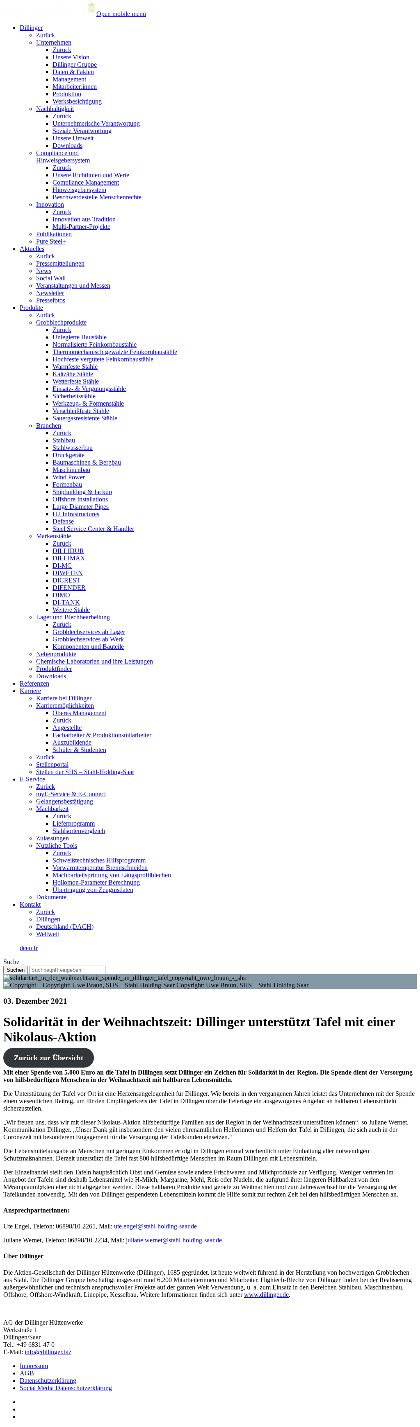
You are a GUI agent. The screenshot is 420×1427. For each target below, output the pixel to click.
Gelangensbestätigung (64, 801)
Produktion (66, 93)
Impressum (34, 1365)
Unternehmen (53, 42)
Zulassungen (52, 838)
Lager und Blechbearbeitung (74, 617)
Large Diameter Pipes (80, 506)
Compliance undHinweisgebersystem (63, 156)
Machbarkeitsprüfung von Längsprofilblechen (111, 875)
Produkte (31, 307)
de (23, 947)
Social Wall (51, 278)
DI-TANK (66, 602)
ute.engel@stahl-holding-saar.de (155, 1226)
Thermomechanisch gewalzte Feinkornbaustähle (114, 351)
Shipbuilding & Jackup (82, 491)
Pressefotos (50, 300)
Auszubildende (71, 742)
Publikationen (54, 233)
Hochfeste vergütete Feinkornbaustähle (102, 359)
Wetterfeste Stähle (75, 381)
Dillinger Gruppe (74, 64)
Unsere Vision (70, 57)
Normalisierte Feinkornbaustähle (94, 344)
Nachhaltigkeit (55, 108)
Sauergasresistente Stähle (84, 418)
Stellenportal (52, 764)
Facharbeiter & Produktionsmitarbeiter (101, 735)
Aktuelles (32, 248)
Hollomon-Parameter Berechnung (96, 882)
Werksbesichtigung (77, 101)
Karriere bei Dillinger (63, 698)
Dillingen (48, 919)
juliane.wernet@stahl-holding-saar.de (174, 1240)
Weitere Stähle (71, 609)
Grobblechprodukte (61, 322)
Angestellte (67, 727)
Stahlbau (63, 440)
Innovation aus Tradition (84, 219)
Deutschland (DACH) (65, 926)
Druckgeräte (68, 455)
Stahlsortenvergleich (78, 830)
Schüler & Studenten (79, 749)
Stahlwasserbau (72, 447)
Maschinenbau (71, 469)
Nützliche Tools (56, 845)
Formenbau (67, 484)
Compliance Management (85, 182)
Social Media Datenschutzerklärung (66, 1387)
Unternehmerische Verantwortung (96, 123)
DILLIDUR (68, 550)
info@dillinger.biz (48, 1351)
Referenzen (34, 683)
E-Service (32, 779)
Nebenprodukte (56, 653)
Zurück (45, 35)
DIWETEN (67, 572)
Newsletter (50, 292)
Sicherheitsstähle (74, 396)
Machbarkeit (52, 808)
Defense (63, 521)
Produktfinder (54, 668)
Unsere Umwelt (73, 138)
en (30, 947)
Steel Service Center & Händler (93, 528)
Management (69, 79)
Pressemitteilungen (60, 263)
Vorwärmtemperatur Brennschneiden (100, 867)
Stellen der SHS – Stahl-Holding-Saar (85, 771)
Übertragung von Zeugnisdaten (92, 889)
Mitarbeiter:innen (74, 86)
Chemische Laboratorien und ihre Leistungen (94, 661)
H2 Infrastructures (75, 513)
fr (36, 947)
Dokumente (51, 897)
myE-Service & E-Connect (71, 793)
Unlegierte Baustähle (79, 337)
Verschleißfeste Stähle (80, 410)
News (43, 270)
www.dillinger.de (266, 1294)
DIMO (61, 595)
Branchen (48, 425)
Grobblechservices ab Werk (88, 639)
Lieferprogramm (73, 823)
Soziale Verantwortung (82, 130)
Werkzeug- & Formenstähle (88, 403)
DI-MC (62, 565)
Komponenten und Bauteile (88, 646)
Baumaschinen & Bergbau (86, 462)
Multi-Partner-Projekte (81, 226)
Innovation (50, 204)
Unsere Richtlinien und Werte (90, 175)
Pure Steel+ (51, 241)
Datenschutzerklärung (48, 1380)
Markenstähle (55, 536)
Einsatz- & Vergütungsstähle (89, 388)
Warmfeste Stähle (75, 366)
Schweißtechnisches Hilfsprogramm (99, 860)
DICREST (66, 580)
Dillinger (31, 27)
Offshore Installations (80, 499)
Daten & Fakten (73, 71)
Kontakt (30, 904)
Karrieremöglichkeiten (65, 705)
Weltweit (47, 933)
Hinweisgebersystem (79, 189)
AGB (27, 1373)
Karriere (30, 690)
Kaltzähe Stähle (72, 373)
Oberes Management (79, 712)
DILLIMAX (68, 558)
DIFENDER (69, 587)
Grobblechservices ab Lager (88, 631)
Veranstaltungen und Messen (73, 285)
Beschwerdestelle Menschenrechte (97, 197)
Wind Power (68, 477)
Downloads (67, 145)
